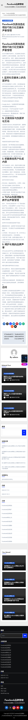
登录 (2, 686)
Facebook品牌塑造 (7, 505)
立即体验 (24, 364)
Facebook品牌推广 (7, 509)
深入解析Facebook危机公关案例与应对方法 (13, 463)
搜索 (3, 426)
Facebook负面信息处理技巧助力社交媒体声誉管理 (13, 27)
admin (8, 34)
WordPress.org (5, 693)
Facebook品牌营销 (15, 4)
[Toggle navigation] (2, 5)
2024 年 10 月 (6, 494)
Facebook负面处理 (7, 533)
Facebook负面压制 (7, 529)
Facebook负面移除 (7, 541)
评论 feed (3, 691)
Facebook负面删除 (7, 525)
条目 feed (3, 688)
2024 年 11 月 (5, 490)
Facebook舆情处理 (7, 521)
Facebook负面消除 (7, 20)
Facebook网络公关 (7, 517)
